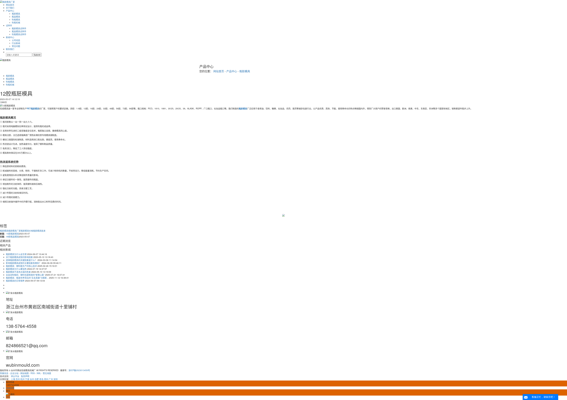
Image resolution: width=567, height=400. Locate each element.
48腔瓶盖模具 (12, 236)
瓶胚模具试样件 (19, 28)
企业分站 (14, 373)
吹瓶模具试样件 (19, 34)
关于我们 (10, 7)
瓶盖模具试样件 (19, 31)
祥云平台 (15, 376)
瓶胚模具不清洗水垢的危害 (18, 271)
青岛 (41, 379)
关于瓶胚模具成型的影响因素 (19, 257)
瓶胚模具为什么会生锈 (16, 254)
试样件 (9, 25)
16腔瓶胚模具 (12, 233)
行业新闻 (16, 43)
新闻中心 (10, 37)
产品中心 (10, 10)
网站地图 (24, 373)
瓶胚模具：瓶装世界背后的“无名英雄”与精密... (27, 277)
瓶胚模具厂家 (14, 230)
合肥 (37, 379)
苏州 (18, 379)
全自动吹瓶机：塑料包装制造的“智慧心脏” (25, 274)
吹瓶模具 (16, 19)
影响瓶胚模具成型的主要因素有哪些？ (23, 262)
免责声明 (25, 376)
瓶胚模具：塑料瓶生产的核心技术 (21, 265)
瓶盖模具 (16, 16)
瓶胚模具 (16, 13)
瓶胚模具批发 (39, 230)
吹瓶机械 (16, 22)
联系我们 (10, 49)
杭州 (22, 379)
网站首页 (10, 4)
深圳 (55, 379)
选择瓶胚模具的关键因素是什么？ (21, 260)
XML (39, 373)
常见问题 (16, 46)
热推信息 (4, 373)
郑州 (46, 379)
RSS (33, 373)
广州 (51, 379)
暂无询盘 (47, 373)
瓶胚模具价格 (27, 230)
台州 (32, 379)
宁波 (27, 379)
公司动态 (16, 40)
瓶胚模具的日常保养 (15, 280)
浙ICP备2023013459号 (79, 370)
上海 (13, 379)
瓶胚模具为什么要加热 (16, 268)
